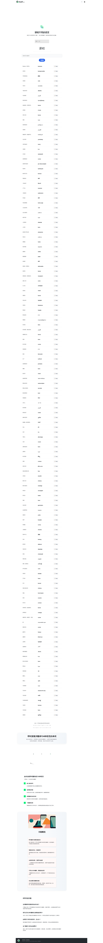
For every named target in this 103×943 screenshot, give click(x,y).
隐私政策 (28, 939)
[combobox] (42, 41)
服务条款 (24, 939)
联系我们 (39, 941)
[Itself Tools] (42, 758)
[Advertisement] (51, 12)
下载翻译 (42, 60)
